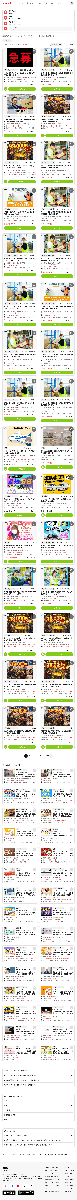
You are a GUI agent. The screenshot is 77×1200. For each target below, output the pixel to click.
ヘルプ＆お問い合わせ (51, 1170)
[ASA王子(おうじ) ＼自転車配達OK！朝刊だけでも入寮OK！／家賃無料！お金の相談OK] (19, 543)
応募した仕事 (42, 3)
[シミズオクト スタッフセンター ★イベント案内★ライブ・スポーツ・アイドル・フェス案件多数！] (57, 543)
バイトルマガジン (69, 1179)
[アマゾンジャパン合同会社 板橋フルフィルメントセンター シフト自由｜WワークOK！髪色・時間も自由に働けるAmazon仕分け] (19, 116)
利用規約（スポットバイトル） (53, 1182)
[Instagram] (5, 1186)
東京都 (22, 1154)
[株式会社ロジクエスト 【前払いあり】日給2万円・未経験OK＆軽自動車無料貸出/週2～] (57, 496)
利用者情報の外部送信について (53, 1179)
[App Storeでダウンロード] (9, 1192)
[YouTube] (18, 1186)
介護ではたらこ (69, 1191)
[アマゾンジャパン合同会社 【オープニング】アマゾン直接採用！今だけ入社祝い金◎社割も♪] (57, 353)
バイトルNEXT (68, 1173)
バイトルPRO (68, 1182)
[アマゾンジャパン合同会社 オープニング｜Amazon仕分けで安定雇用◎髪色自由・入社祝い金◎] (19, 353)
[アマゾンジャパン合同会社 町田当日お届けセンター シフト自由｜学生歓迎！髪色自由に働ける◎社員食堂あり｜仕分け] (57, 401)
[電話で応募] (5, 89)
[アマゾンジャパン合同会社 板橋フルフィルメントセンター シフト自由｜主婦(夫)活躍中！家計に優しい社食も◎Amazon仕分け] (57, 589)
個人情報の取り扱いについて (53, 1176)
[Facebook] (11, 1186)
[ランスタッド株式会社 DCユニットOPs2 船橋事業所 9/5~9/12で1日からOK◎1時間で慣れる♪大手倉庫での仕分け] (57, 448)
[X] (24, 1186)
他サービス (55, 3)
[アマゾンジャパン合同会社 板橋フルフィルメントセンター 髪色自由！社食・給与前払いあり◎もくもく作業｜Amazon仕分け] (19, 400)
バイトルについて (50, 1188)
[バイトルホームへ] (7, 3)
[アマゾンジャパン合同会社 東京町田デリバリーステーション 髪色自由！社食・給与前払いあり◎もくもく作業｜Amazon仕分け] (19, 304)
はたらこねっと (69, 1185)
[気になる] (34, 51)
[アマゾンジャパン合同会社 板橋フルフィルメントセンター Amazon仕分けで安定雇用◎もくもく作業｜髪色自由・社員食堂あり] (57, 163)
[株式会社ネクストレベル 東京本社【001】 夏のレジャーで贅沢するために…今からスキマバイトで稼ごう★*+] (19, 496)
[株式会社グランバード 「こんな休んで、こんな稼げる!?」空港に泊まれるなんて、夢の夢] (19, 449)
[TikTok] (31, 1186)
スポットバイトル (69, 1170)
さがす (20, 3)
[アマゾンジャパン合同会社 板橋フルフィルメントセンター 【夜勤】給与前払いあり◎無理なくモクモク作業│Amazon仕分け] (19, 209)
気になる (30, 3)
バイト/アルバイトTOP (9, 1154)
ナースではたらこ (69, 1188)
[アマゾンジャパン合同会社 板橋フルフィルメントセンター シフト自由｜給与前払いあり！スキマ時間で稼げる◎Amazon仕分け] (19, 589)
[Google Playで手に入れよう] (26, 1192)
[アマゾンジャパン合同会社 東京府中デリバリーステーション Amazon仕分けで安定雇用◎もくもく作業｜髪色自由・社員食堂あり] (57, 209)
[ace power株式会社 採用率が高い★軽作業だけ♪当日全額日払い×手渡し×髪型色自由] (57, 116)
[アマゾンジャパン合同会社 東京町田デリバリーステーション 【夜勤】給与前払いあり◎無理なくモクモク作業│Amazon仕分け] (57, 304)
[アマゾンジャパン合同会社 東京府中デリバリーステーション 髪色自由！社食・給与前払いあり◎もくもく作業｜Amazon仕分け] (19, 255)
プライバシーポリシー (51, 1173)
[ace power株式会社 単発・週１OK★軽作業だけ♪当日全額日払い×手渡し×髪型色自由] (19, 163)
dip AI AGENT (68, 1176)
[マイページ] (72, 3)
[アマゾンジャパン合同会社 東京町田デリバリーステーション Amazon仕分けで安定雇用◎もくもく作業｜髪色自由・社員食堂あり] (57, 256)
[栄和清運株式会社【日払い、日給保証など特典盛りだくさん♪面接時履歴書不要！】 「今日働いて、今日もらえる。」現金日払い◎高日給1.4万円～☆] (19, 70)
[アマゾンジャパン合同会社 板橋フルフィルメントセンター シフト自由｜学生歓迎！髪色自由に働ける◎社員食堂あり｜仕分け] (57, 70)
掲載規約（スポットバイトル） (53, 1185)
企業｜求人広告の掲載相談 (52, 1191)
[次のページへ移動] (51, 756)
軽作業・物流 (31, 1154)
